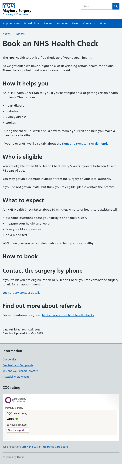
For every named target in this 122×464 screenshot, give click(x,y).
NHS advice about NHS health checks (68, 315)
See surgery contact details (21, 292)
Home (103, 23)
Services (48, 23)
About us (62, 23)
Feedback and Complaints (18, 365)
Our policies (9, 359)
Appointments (11, 23)
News (75, 23)
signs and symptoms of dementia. (85, 143)
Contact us (89, 23)
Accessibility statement (16, 376)
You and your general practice (20, 371)
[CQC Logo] (15, 400)
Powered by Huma (13, 457)
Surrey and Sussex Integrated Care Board (44, 446)
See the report (16, 430)
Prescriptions (31, 23)
